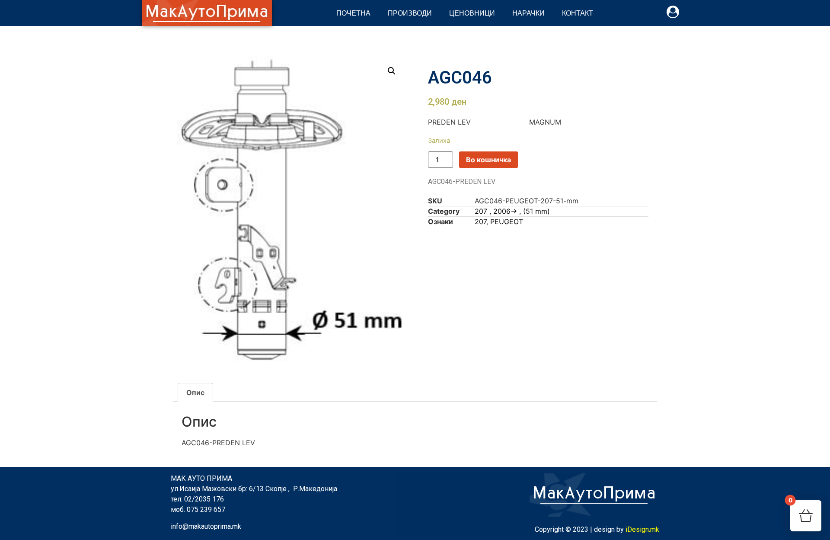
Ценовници (472, 12)
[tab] (195, 392)
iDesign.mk (642, 529)
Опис (195, 392)
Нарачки (528, 12)
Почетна (353, 12)
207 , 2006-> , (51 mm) (512, 211)
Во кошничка (488, 159)
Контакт (577, 12)
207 (480, 221)
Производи (410, 12)
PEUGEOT (506, 221)
